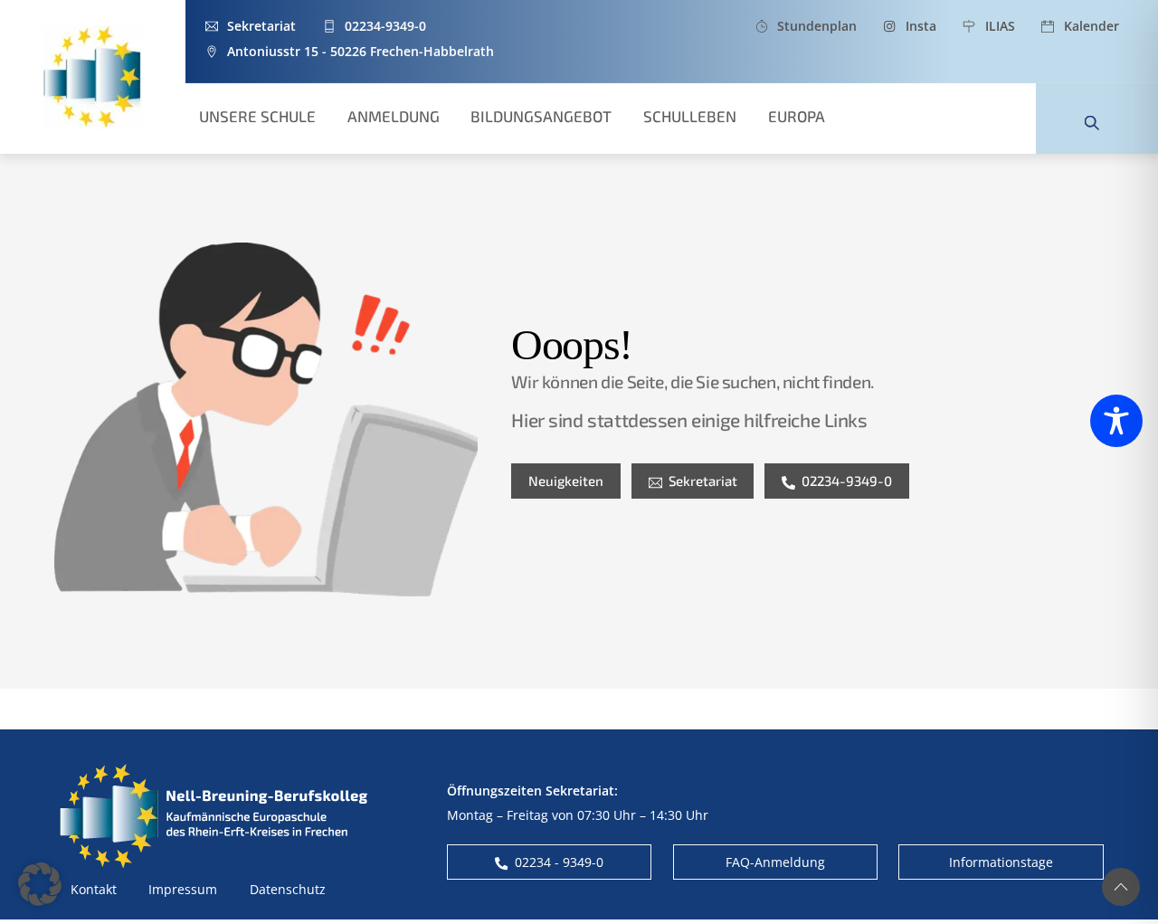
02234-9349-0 (847, 480)
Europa (796, 116)
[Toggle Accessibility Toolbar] (1116, 421)
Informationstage (1001, 862)
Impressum (182, 889)
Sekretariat (703, 480)
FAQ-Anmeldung (775, 862)
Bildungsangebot (541, 116)
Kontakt (94, 889)
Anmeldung (393, 116)
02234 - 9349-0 (559, 862)
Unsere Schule (257, 116)
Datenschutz (288, 889)
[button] (40, 884)
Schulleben (689, 116)
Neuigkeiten (565, 480)
